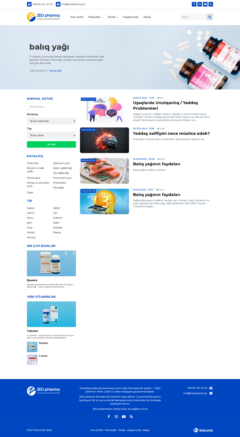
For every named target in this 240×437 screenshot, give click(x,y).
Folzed (43, 355)
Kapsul (30, 208)
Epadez (32, 280)
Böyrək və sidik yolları (35, 170)
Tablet (56, 208)
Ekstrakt (58, 227)
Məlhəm (58, 217)
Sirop (30, 227)
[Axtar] (210, 17)
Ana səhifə (76, 17)
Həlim (56, 222)
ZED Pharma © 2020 (39, 430)
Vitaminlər (33, 163)
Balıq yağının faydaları (156, 164)
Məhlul (31, 232)
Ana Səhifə (96, 430)
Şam (29, 222)
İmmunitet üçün (62, 177)
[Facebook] (194, 4)
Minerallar (58, 187)
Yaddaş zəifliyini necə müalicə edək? (171, 133)
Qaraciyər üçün (61, 163)
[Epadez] (51, 263)
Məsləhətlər (88, 99)
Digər (30, 192)
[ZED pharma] (43, 17)
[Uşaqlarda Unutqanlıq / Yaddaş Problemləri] (104, 110)
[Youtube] (205, 4)
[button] (72, 253)
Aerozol (31, 237)
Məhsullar (94, 17)
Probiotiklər (59, 182)
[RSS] (210, 4)
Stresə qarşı (33, 177)
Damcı (30, 212)
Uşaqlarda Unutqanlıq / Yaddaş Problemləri (165, 105)
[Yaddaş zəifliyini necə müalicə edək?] (104, 140)
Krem (30, 217)
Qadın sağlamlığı (62, 168)
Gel (55, 212)
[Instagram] (199, 4)
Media (112, 17)
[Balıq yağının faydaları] (104, 171)
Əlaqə (147, 17)
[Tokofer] (51, 314)
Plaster (57, 232)
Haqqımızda (130, 17)
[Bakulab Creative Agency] (203, 430)
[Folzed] (32, 360)
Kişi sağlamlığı (61, 173)
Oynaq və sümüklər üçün (38, 184)
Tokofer (32, 331)
